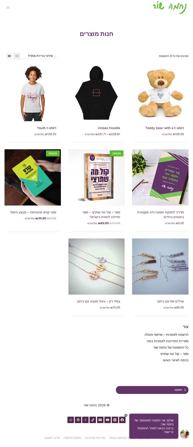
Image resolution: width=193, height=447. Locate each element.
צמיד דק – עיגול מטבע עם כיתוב (98, 301)
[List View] (9, 56)
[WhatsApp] (70, 420)
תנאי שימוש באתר (121, 438)
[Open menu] (8, 7)
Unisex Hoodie (109, 128)
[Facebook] (122, 420)
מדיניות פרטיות (95, 438)
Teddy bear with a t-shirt (164, 128)
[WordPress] (78, 420)
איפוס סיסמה (72, 438)
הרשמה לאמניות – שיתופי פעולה (166, 335)
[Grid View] (17, 56)
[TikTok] (93, 420)
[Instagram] (115, 420)
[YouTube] (107, 420)
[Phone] (85, 420)
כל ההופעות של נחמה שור (170, 347)
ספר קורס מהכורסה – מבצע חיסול (33, 212)
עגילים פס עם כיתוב (170, 301)
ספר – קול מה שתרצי (174, 354)
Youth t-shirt (46, 128)
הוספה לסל (49, 229)
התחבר (178, 389)
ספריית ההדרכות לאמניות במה (167, 341)
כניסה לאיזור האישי (175, 360)
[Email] (100, 420)
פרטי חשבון (52, 438)
